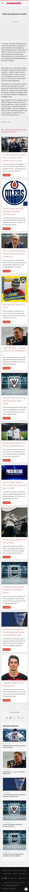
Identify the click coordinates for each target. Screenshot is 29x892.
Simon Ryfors (23, 130)
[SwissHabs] (14, 3)
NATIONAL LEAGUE (7, 870)
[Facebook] (10, 717)
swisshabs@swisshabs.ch (12, 885)
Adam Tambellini (12, 132)
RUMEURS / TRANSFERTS (19, 874)
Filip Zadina (4, 132)
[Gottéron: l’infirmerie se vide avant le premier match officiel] (14, 810)
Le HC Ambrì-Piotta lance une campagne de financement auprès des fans (14, 795)
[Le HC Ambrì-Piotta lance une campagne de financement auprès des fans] (14, 784)
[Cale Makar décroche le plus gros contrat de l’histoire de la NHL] (14, 735)
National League (9, 130)
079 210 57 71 (13, 888)
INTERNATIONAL (7, 874)
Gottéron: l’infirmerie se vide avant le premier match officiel (12, 825)
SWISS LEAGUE (17, 870)
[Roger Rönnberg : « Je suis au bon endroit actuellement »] (14, 760)
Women (24, 870)
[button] (2, 3)
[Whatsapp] (6, 717)
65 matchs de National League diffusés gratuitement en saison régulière (13, 855)
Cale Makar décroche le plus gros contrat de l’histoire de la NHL (14, 746)
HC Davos (16, 130)
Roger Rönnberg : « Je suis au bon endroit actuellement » (14, 773)
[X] (14, 717)
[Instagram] (18, 717)
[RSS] (22, 717)
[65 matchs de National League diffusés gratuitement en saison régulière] (14, 840)
